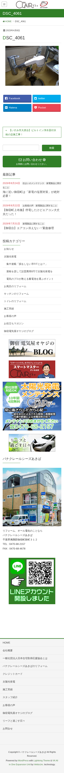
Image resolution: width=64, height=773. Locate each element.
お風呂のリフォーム (15, 286)
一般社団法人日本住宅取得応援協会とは (25, 658)
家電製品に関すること (46, 205)
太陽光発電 (10, 256)
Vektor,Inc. (39, 764)
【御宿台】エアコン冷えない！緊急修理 (28, 228)
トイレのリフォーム (15, 301)
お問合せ (8, 728)
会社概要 (8, 650)
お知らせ (9, 248)
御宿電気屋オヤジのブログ (19, 331)
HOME (6, 642)
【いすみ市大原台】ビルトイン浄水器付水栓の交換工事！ (31, 132)
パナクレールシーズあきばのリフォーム (25, 666)
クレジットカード (13, 673)
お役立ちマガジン (14, 323)
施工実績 (9, 308)
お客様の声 (28, 205)
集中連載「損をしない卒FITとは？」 (27, 264)
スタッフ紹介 (10, 697)
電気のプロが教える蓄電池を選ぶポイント (30, 278)
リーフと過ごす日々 (14, 720)
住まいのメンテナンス (33, 183)
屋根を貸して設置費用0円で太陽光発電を (29, 271)
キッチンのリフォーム (16, 293)
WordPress (23, 760)
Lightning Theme (42, 760)
